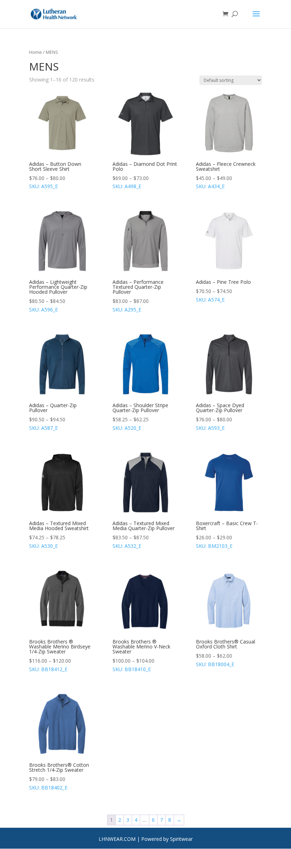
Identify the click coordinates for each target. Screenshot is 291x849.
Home (35, 52)
